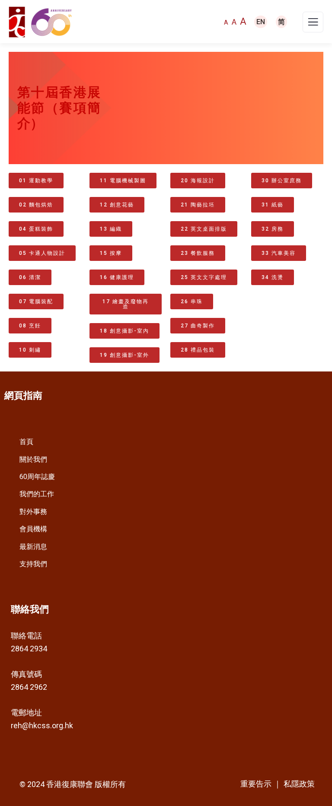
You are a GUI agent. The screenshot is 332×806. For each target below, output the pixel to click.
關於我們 (33, 459)
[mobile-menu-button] (313, 24)
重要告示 (255, 784)
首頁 (26, 442)
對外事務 (33, 512)
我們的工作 (36, 494)
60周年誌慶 (37, 477)
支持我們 (33, 564)
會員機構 (33, 529)
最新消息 (33, 547)
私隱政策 (299, 783)
